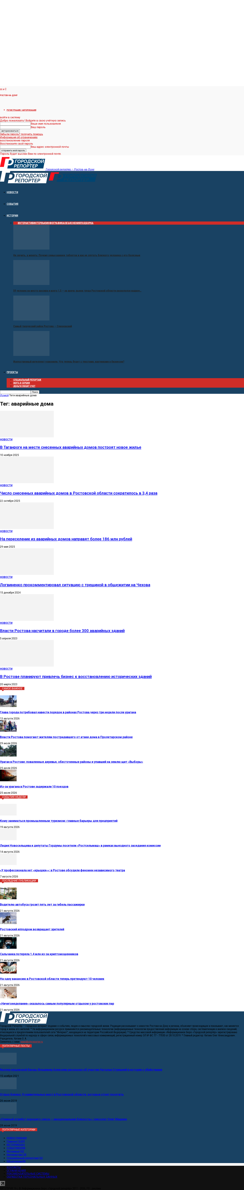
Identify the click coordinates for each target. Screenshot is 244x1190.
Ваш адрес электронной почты (50, 146)
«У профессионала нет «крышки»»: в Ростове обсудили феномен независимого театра (62, 870)
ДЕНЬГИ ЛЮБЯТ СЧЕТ (24, 386)
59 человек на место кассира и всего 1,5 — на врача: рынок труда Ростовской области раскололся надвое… (77, 290)
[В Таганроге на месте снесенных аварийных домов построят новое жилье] (27, 436)
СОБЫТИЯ (12, 204)
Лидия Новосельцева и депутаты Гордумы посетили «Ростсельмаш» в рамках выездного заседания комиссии (80, 845)
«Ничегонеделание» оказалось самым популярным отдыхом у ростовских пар (57, 1003)
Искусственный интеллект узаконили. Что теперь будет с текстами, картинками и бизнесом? (68, 361)
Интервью (39, 223)
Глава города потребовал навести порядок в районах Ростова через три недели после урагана (68, 712)
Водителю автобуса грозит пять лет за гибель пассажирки (42, 904)
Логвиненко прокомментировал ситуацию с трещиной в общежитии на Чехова (75, 585)
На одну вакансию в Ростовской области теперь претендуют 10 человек (52, 978)
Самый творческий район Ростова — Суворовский (42, 326)
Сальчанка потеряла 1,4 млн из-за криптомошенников (39, 954)
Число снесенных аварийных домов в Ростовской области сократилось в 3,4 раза (78, 493)
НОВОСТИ (12, 192)
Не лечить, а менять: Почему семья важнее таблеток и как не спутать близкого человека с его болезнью (76, 255)
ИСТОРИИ (12, 215)
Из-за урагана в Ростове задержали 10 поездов (34, 786)
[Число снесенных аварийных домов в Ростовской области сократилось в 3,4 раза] (27, 482)
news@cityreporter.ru (32, 1041)
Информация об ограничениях (19, 137)
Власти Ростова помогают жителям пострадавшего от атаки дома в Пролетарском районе (66, 737)
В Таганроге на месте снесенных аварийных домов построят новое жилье (70, 447)
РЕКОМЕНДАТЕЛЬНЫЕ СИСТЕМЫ (28, 1173)
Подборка (86, 223)
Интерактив (25, 223)
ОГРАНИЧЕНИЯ (16, 1170)
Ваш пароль (38, 127)
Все (15, 223)
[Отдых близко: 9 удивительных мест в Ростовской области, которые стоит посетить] (8, 1088)
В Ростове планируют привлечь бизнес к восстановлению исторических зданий (76, 676)
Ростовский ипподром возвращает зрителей (32, 929)
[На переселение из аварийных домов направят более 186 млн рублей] (27, 528)
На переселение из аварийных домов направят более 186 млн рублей (66, 539)
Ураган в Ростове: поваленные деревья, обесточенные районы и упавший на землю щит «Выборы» (71, 761)
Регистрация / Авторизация (21, 110)
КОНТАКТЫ (14, 1167)
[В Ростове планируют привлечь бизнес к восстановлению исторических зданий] (27, 665)
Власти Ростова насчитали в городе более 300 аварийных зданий (62, 630)
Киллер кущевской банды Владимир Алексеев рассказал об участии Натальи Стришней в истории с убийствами (81, 1069)
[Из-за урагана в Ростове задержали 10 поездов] (8, 780)
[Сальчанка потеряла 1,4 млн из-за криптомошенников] (8, 947)
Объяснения (72, 223)
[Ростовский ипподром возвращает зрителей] (8, 923)
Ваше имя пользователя (46, 123)
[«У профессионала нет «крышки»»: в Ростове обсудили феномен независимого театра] (8, 864)
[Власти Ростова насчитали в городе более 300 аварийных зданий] (27, 619)
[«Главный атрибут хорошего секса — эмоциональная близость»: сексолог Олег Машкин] (8, 1113)
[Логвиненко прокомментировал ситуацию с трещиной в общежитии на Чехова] (27, 574)
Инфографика (55, 223)
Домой (4, 395)
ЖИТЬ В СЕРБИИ (21, 383)
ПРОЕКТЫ (12, 372)
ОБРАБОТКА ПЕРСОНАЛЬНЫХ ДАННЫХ (32, 1176)
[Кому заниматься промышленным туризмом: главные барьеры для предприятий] (8, 814)
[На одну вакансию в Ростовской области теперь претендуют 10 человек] (8, 972)
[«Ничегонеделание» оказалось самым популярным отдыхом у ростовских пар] (8, 997)
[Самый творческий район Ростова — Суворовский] (31, 319)
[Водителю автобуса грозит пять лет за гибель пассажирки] (8, 898)
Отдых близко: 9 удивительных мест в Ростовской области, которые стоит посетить (62, 1094)
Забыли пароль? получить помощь (21, 134)
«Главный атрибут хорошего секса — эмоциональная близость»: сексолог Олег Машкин (63, 1119)
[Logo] (24, 182)
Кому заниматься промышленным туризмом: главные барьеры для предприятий (59, 820)
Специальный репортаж (27, 380)
